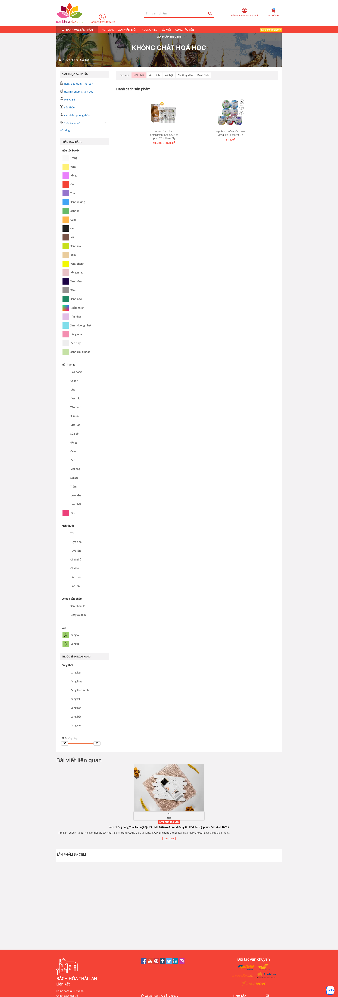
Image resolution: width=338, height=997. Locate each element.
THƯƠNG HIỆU (148, 29)
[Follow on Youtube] (150, 963)
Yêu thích (154, 75)
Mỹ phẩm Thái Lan (169, 821)
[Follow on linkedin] (176, 963)
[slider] (64, 743)
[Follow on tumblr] (163, 963)
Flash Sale (203, 75)
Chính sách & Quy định (70, 991)
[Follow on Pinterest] (157, 963)
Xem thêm (169, 838)
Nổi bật (168, 75)
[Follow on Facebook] (144, 963)
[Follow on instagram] (181, 963)
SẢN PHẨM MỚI (127, 29)
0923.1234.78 (107, 22)
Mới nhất (138, 75)
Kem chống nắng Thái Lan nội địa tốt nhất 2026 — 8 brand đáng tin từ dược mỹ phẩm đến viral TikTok (169, 827)
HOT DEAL (108, 29)
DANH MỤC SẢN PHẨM (79, 29)
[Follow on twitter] (169, 963)
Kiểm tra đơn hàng (271, 29)
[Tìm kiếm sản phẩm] (210, 13)
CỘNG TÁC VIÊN (184, 29)
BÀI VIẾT (166, 29)
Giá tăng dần (185, 75)
